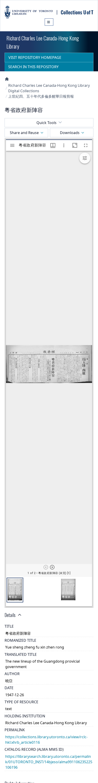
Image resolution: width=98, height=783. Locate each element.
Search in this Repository (33, 66)
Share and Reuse (24, 132)
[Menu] (49, 22)
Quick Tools (46, 122)
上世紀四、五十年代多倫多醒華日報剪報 (41, 96)
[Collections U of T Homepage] (7, 79)
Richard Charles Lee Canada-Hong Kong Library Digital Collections (49, 88)
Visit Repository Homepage (34, 57)
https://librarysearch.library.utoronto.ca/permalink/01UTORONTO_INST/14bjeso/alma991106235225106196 (48, 762)
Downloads (70, 132)
